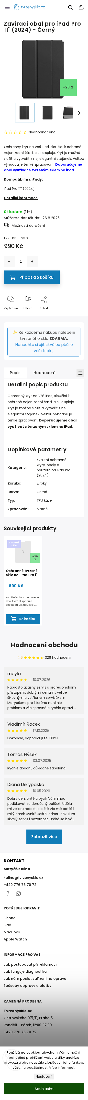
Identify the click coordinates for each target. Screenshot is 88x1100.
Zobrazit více (44, 837)
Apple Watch (15, 939)
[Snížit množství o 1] (9, 261)
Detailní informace (21, 197)
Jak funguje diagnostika (25, 971)
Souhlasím (44, 1088)
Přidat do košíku (37, 277)
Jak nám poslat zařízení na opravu (35, 978)
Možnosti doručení (28, 225)
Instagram (18, 893)
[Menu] (7, 7)
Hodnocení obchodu (44, 645)
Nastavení (44, 1076)
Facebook (7, 893)
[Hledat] (71, 7)
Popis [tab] (15, 372)
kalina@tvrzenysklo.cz (23, 877)
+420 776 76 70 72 (20, 884)
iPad (7, 925)
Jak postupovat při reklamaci (30, 964)
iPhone (9, 918)
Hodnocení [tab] (44, 372)
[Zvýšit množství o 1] (32, 261)
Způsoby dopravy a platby (27, 985)
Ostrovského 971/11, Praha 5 (28, 1017)
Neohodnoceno (42, 132)
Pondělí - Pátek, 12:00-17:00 (28, 1025)
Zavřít (75, 316)
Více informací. (62, 1067)
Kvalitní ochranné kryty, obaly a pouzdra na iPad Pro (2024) (53, 467)
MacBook (12, 932)
